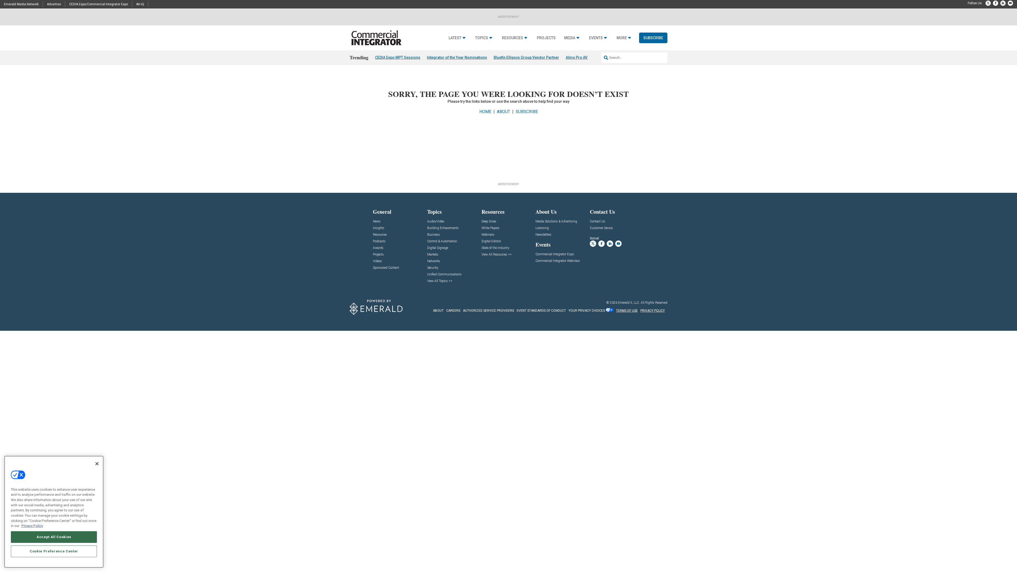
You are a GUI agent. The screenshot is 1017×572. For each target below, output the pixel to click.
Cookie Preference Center (54, 551)
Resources (512, 38)
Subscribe (653, 38)
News (377, 221)
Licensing (542, 228)
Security (432, 268)
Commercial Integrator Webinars (558, 261)
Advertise (54, 4)
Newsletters (543, 234)
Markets (432, 254)
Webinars (487, 234)
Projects (546, 38)
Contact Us (597, 221)
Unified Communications (444, 274)
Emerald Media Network (21, 4)
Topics (481, 38)
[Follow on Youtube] (1010, 3)
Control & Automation (442, 241)
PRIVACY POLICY (652, 310)
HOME (485, 111)
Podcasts (379, 241)
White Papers (490, 228)
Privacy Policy (32, 526)
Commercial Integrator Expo (555, 254)
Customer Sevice (601, 228)
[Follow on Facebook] (995, 3)
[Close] (97, 464)
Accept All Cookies (54, 537)
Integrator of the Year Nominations (457, 57)
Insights (378, 228)
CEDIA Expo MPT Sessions (397, 57)
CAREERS (453, 310)
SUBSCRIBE (527, 111)
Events (596, 38)
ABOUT (503, 111)
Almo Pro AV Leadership (587, 57)
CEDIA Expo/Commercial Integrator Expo (98, 4)
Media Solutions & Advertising (556, 221)
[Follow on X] (988, 3)
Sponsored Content (386, 268)
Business (433, 234)
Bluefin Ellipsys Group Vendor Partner (526, 57)
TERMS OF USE (627, 310)
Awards (378, 248)
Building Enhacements (443, 228)
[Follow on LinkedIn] (1003, 3)
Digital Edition (491, 241)
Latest (455, 38)
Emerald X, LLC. (629, 303)
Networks (433, 261)
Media (569, 38)
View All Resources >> (496, 254)
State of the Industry (495, 248)
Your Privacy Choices (587, 310)
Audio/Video (435, 221)
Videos (377, 261)
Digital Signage (437, 248)
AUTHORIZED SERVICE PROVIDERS (488, 310)
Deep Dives (488, 221)
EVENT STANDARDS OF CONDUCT (541, 310)
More (622, 38)
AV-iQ (140, 4)
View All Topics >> (439, 281)
